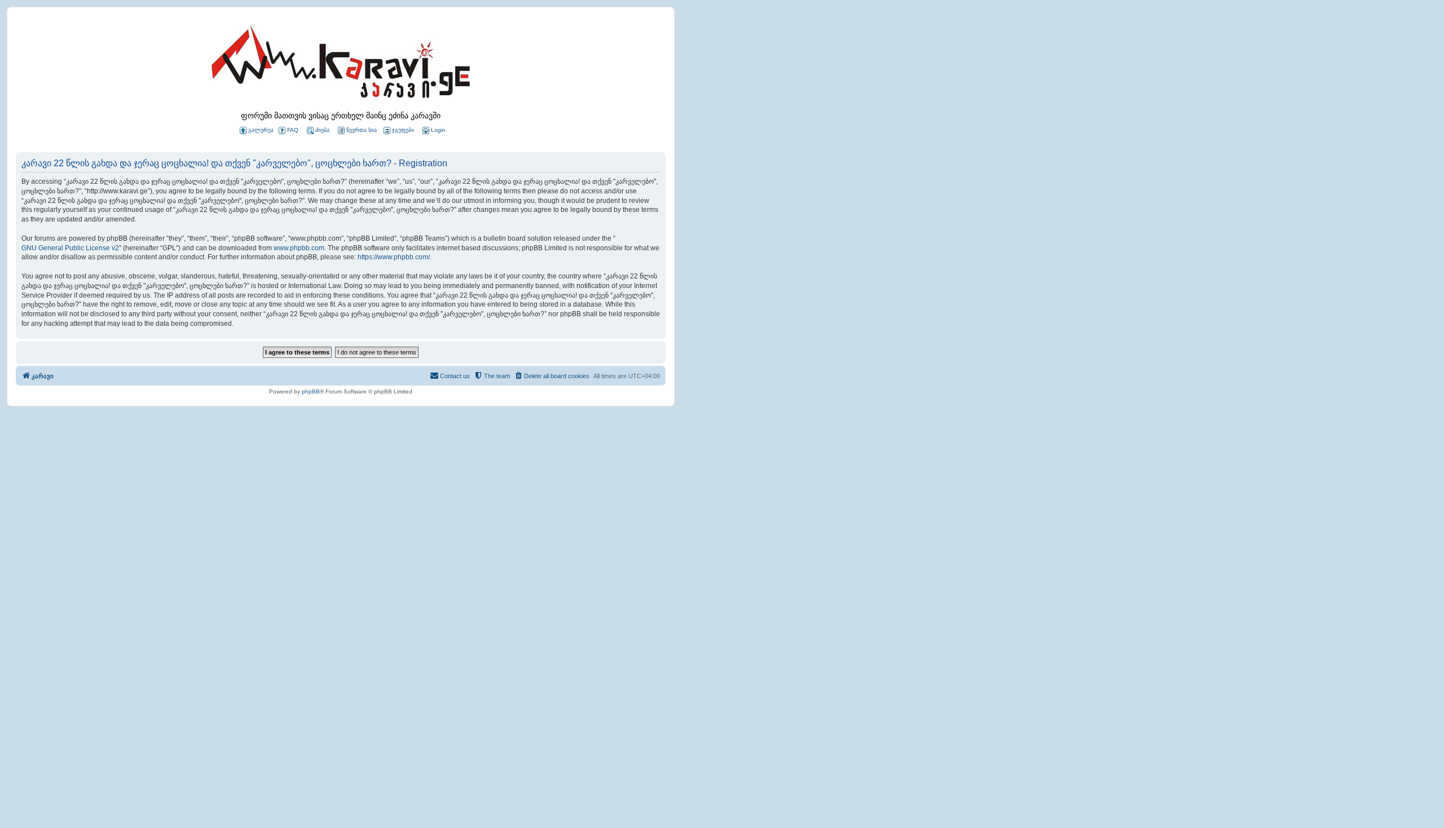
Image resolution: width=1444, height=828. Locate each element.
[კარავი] (341, 65)
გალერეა (261, 130)
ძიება (322, 130)
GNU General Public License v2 (70, 248)
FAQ (292, 130)
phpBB (311, 391)
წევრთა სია (361, 130)
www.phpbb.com (299, 248)
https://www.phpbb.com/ (394, 257)
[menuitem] (433, 130)
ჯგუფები (403, 130)
